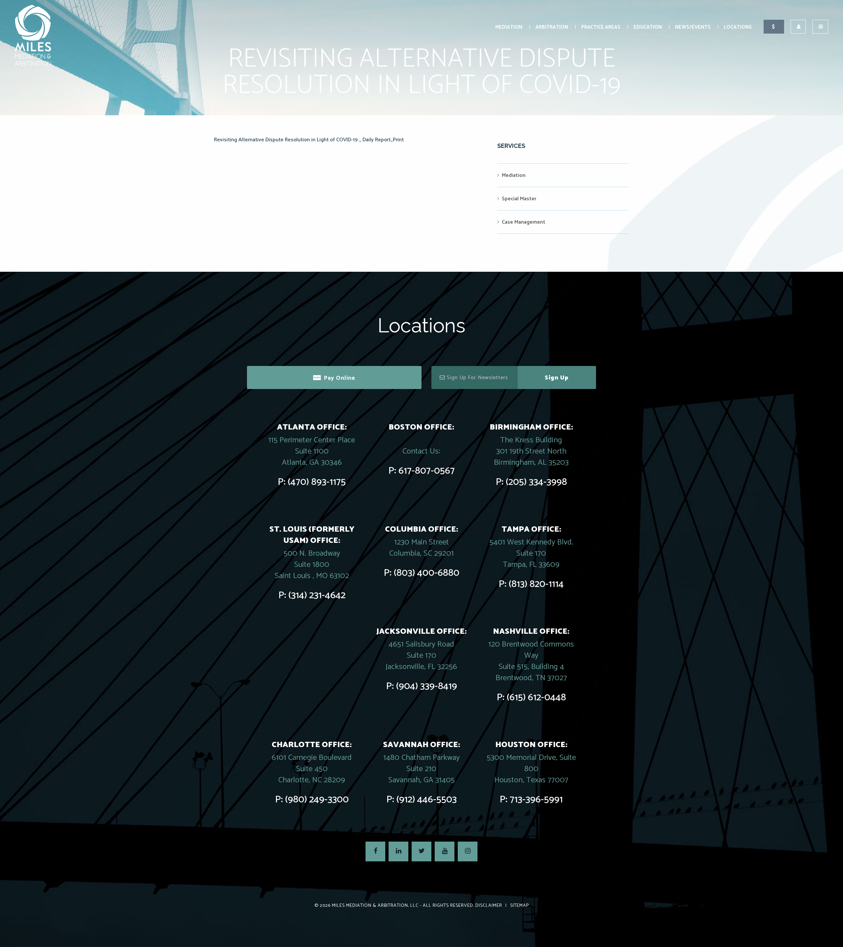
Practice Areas (600, 27)
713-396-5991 (536, 800)
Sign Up (557, 378)
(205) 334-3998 (536, 482)
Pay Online (339, 378)
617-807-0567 (426, 471)
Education (648, 27)
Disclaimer (489, 905)
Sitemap (519, 905)
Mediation (508, 27)
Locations (738, 27)
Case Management (523, 222)
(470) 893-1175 (317, 482)
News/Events (693, 27)
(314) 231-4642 (316, 595)
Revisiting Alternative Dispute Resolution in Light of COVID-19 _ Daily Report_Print (309, 139)
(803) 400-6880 (426, 573)
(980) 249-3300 (317, 800)
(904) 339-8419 (426, 686)
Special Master (519, 198)
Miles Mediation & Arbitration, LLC (375, 905)
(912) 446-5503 (426, 800)
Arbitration (551, 27)
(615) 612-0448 (536, 697)
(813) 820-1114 (536, 584)
